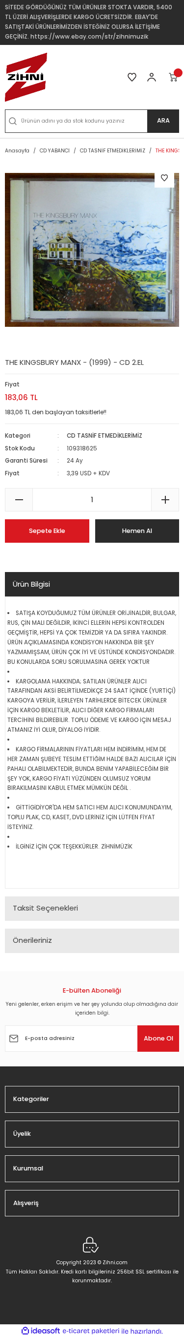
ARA (163, 120)
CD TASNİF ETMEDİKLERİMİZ (104, 436)
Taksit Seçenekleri (45, 908)
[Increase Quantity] (165, 499)
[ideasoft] (40, 1331)
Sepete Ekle (47, 531)
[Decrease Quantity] (18, 499)
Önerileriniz (32, 940)
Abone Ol (158, 1038)
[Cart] (173, 77)
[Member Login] (152, 77)
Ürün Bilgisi (31, 584)
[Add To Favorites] (164, 178)
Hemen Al (137, 531)
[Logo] (26, 77)
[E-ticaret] (91, 1331)
